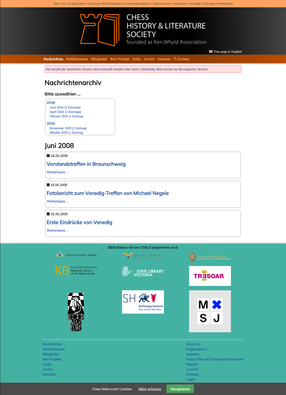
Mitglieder (99, 59)
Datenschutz (161, 3)
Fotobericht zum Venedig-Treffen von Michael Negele (108, 193)
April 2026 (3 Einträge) (65, 112)
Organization (196, 349)
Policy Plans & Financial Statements (214, 359)
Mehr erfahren (149, 389)
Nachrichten (53, 59)
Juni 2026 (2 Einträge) (65, 107)
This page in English (227, 51)
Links (136, 59)
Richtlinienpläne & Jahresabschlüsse (126, 3)
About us (193, 344)
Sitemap (209, 3)
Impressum (180, 3)
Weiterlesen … (58, 172)
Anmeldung (225, 3)
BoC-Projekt (119, 59)
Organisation (76, 3)
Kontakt (195, 3)
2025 (51, 123)
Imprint (192, 364)
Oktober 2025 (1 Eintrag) (66, 132)
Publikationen (77, 59)
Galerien (164, 59)
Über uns (59, 3)
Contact (192, 369)
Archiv (149, 59)
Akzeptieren (180, 389)
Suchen (183, 59)
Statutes (192, 354)
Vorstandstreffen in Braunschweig (86, 164)
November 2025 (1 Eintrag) (68, 128)
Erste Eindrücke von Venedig (79, 222)
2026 (51, 102)
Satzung (93, 3)
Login (190, 379)
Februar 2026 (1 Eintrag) (66, 116)
